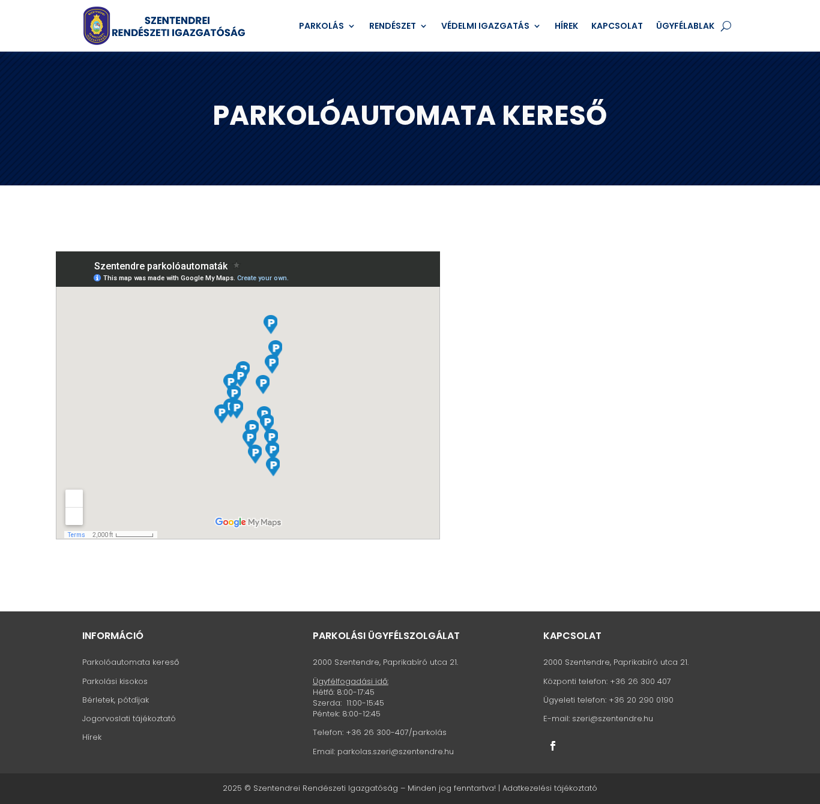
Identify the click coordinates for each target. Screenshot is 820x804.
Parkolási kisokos (115, 681)
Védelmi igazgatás (485, 26)
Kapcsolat (617, 26)
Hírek (566, 26)
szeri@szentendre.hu (612, 718)
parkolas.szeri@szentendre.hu (395, 751)
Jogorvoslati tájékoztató (129, 718)
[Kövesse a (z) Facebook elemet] (552, 745)
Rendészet (392, 26)
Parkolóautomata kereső (130, 662)
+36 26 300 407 (640, 681)
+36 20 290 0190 (641, 700)
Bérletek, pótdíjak (115, 700)
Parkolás (321, 26)
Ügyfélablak (685, 26)
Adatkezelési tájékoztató (549, 788)
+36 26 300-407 (377, 732)
